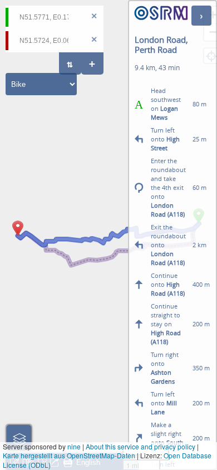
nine (74, 446)
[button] (17, 236)
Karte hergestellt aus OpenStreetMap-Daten (69, 455)
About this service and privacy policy (140, 446)
